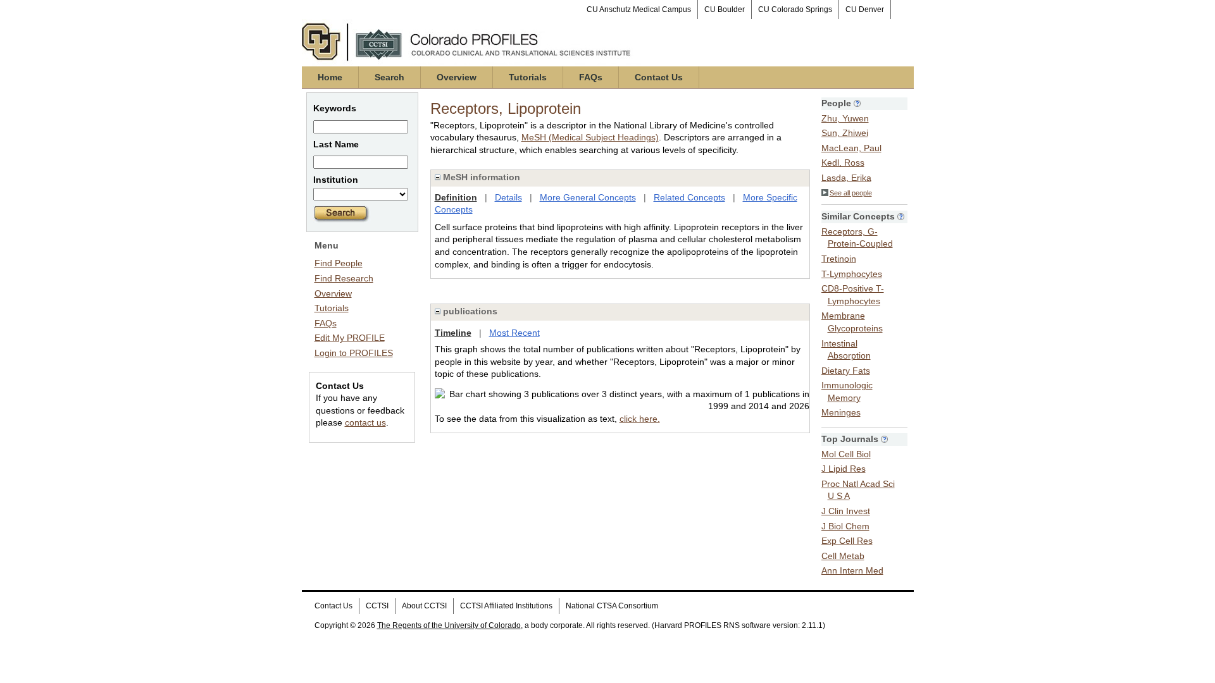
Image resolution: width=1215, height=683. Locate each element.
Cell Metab (842, 556)
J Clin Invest (845, 511)
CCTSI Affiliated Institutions (506, 605)
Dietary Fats (845, 371)
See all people (851, 193)
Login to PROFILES (354, 353)
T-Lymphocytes (851, 274)
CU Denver (864, 9)
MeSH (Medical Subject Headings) (590, 137)
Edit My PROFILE (350, 338)
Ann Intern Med (852, 570)
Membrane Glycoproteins (852, 322)
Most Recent (514, 333)
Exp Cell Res (847, 541)
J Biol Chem (845, 526)
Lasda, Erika (846, 178)
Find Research (344, 278)
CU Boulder (724, 9)
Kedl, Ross (842, 162)
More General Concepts (588, 197)
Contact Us (659, 77)
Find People (339, 263)
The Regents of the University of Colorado (449, 625)
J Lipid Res (843, 469)
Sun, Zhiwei (844, 133)
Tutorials (528, 77)
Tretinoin (838, 259)
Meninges (841, 412)
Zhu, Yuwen (845, 118)
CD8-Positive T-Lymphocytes (852, 294)
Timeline (453, 333)
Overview (457, 77)
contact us (365, 422)
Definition (456, 197)
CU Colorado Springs (795, 9)
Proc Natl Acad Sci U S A (858, 490)
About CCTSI (424, 605)
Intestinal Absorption (846, 349)
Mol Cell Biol (846, 454)
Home (330, 77)
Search (389, 77)
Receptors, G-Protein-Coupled (857, 237)
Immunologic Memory (847, 391)
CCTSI (377, 605)
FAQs (590, 77)
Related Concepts (689, 197)
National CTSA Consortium (612, 605)
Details (508, 197)
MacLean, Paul (851, 148)
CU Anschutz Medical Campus (639, 9)
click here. (640, 419)
